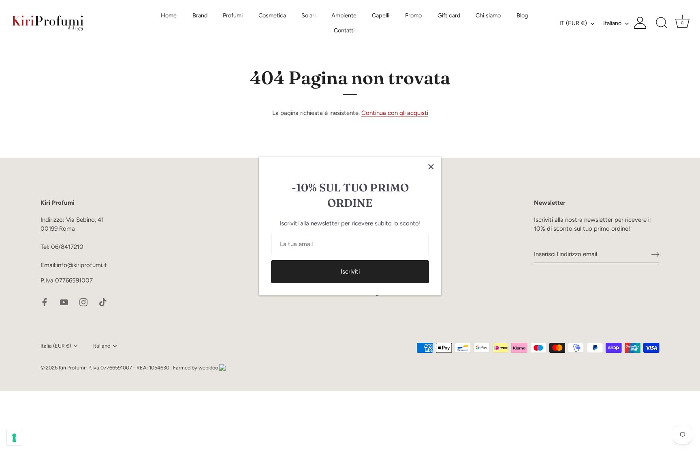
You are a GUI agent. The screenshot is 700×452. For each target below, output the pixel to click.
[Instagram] (83, 301)
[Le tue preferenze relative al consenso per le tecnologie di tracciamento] (14, 438)
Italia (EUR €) (56, 346)
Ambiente (343, 15)
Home (169, 15)
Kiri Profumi (72, 368)
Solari (308, 15)
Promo (413, 15)
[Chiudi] (431, 167)
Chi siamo (488, 15)
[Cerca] (661, 23)
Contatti (344, 30)
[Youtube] (64, 301)
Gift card (449, 15)
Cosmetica (272, 15)
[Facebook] (45, 301)
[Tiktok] (103, 301)
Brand (199, 15)
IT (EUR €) (573, 23)
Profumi (233, 15)
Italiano (612, 23)
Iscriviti (350, 271)
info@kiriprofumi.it (82, 265)
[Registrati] (655, 254)
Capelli (380, 15)
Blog (522, 15)
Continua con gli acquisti (394, 113)
